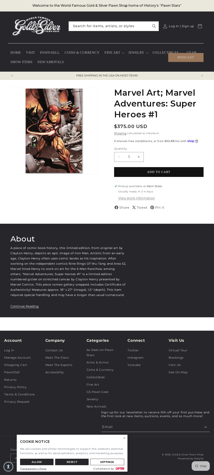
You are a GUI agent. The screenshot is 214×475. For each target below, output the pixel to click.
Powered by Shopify (191, 458)
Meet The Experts (59, 365)
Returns (10, 380)
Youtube (133, 365)
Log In (9, 350)
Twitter (133, 350)
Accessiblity (54, 372)
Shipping (120, 133)
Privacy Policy (15, 387)
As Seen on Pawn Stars (100, 352)
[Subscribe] (205, 427)
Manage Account (17, 357)
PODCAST (186, 57)
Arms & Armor (98, 362)
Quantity (120, 148)
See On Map (178, 372)
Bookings (176, 357)
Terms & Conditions (19, 394)
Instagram (135, 357)
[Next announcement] (202, 76)
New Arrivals (96, 406)
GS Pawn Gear (98, 392)
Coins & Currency (100, 370)
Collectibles (96, 377)
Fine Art (93, 384)
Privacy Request (17, 402)
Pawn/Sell (12, 372)
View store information (136, 198)
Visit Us (175, 365)
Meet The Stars (57, 357)
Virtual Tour (178, 350)
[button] (114, 52)
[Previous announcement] (12, 76)
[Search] (154, 26)
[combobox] (114, 26)
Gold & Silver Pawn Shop (188, 454)
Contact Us (54, 350)
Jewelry (92, 399)
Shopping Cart (15, 365)
